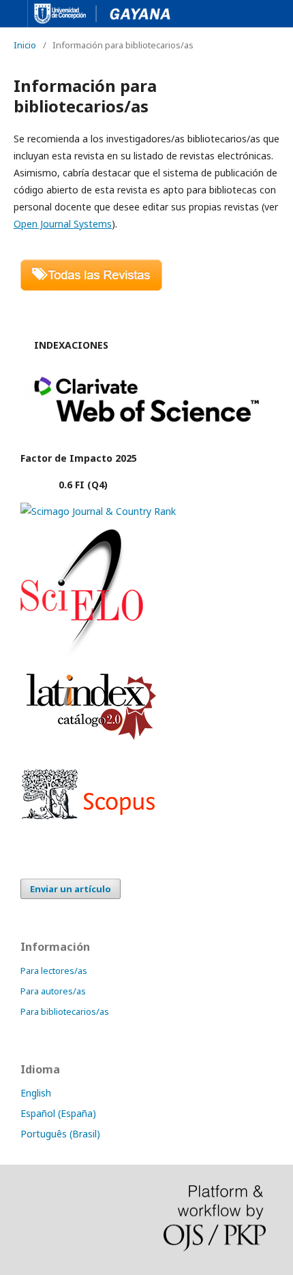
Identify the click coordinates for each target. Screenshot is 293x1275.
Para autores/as (53, 991)
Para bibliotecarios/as (64, 1011)
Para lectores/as (53, 970)
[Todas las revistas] (91, 287)
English (35, 1092)
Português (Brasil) (60, 1133)
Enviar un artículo (70, 889)
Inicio (25, 45)
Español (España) (58, 1113)
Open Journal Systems (63, 223)
